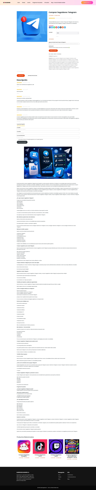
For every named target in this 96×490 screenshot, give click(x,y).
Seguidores (55, 56)
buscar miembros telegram (58, 58)
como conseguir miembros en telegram (64, 59)
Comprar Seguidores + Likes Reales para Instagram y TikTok (72, 456)
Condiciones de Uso (71, 477)
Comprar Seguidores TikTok (40, 455)
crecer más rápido (35, 262)
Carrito (28, 2)
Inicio (19, 2)
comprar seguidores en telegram (68, 65)
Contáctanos (86, 2)
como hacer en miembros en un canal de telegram (66, 60)
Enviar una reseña (22, 142)
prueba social (35, 341)
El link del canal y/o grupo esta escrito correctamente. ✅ (59, 47)
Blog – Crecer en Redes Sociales (58, 2)
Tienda (23, 2)
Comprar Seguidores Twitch (56, 455)
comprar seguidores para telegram (66, 66)
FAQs (59, 479)
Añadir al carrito (53, 50)
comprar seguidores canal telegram (70, 63)
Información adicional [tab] (32, 75)
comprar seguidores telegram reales (62, 69)
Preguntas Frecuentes (37, 2)
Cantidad (50, 32)
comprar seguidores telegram (65, 67)
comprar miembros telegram (58, 63)
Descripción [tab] (20, 75)
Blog (68, 479)
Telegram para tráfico (27, 422)
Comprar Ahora (24, 447)
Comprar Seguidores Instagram (24, 455)
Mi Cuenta (47, 2)
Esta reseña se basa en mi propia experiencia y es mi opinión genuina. (31, 139)
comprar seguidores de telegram (55, 65)
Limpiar (57, 36)
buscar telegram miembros (68, 58)
